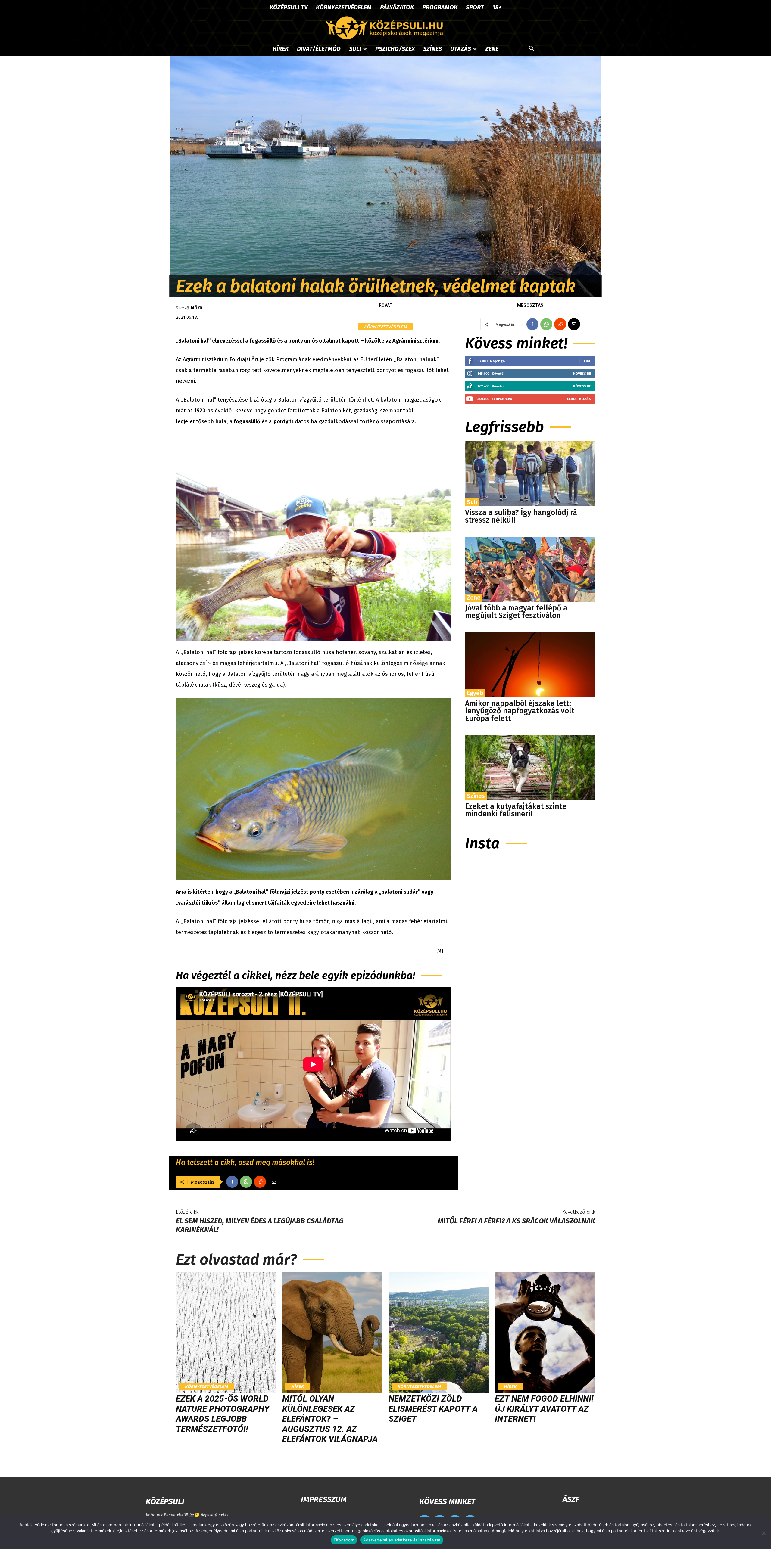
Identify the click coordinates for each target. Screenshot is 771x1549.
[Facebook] (532, 324)
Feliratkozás (578, 398)
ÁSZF (571, 1499)
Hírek (297, 1386)
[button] (531, 49)
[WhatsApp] (546, 324)
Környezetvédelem (385, 327)
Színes (476, 795)
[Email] (574, 324)
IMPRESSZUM (324, 1499)
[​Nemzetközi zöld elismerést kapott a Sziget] (439, 1332)
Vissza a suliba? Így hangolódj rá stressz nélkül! (521, 516)
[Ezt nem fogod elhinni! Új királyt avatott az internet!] (545, 1332)
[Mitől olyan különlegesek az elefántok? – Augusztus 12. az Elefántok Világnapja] (332, 1332)
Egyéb (475, 693)
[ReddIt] (560, 324)
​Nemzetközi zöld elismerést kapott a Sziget (433, 1409)
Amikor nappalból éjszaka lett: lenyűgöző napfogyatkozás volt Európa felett (519, 711)
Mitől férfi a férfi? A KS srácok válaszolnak (516, 1221)
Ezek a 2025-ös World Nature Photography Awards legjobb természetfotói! (222, 1414)
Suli (472, 502)
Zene (474, 597)
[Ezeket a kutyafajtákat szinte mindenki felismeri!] (530, 767)
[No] (763, 1533)
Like (587, 361)
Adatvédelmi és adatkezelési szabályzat (402, 1540)
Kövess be (582, 373)
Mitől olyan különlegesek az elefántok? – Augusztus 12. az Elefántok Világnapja (330, 1419)
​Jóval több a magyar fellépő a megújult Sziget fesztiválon (516, 612)
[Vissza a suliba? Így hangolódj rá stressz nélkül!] (530, 473)
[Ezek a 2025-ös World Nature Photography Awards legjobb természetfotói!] (226, 1332)
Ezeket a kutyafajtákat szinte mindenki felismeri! (516, 810)
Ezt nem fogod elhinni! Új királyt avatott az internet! (544, 1409)
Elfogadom (344, 1540)
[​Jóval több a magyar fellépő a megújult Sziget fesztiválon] (530, 569)
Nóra (196, 307)
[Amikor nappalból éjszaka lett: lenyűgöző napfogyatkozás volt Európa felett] (530, 664)
